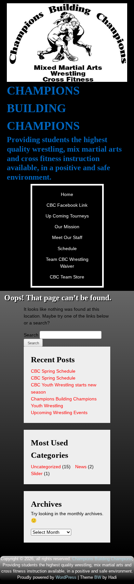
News (81, 466)
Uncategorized (46, 466)
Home (67, 194)
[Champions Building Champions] (67, 42)
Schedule (67, 248)
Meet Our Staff (67, 237)
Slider (37, 473)
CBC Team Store (67, 276)
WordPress (66, 577)
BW (97, 577)
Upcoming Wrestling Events (59, 412)
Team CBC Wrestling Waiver (67, 263)
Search (31, 334)
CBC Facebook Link (67, 205)
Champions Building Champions (43, 108)
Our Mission (67, 226)
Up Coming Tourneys (67, 215)
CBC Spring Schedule (53, 371)
